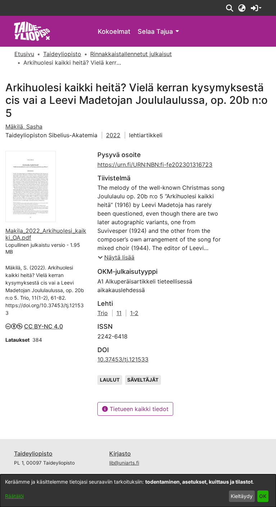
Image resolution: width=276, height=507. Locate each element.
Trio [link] (102, 313)
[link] (32, 30)
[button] (229, 8)
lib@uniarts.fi (124, 463)
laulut (110, 380)
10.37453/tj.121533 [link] (122, 359)
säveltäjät (142, 380)
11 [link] (118, 313)
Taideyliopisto (33, 453)
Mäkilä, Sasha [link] (23, 126)
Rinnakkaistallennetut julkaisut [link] (131, 53)
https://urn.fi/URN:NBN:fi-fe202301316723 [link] (154, 164)
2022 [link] (113, 135)
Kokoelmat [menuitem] (114, 31)
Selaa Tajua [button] (155, 31)
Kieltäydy (242, 496)
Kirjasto (120, 453)
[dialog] (138, 490)
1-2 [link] (134, 313)
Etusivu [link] (24, 53)
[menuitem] (158, 31)
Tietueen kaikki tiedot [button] (138, 408)
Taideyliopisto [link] (62, 53)
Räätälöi (14, 496)
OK (262, 496)
